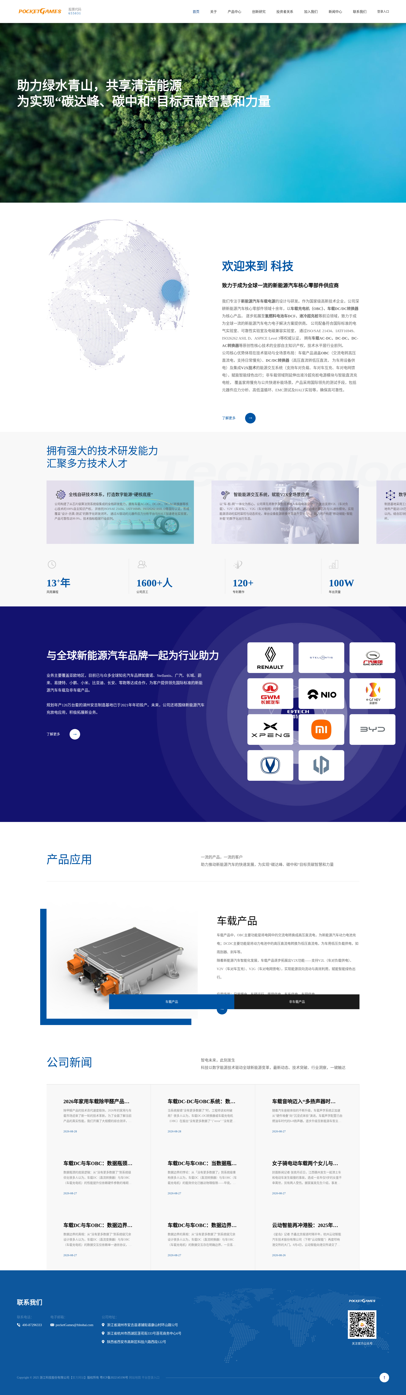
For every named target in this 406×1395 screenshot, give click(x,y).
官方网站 (78, 1377)
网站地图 (135, 1377)
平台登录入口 (150, 1377)
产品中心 (234, 12)
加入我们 (311, 12)
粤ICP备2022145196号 (114, 1377)
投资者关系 (284, 12)
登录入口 (383, 11)
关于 (213, 12)
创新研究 (259, 12)
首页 (196, 12)
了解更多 (229, 418)
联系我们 (359, 12)
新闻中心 (335, 12)
